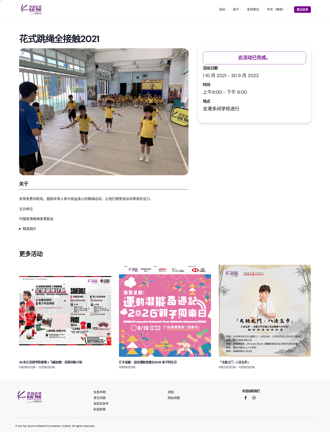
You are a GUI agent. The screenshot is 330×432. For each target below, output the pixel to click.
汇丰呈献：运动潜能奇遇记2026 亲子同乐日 (148, 362)
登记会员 (302, 9)
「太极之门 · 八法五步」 (234, 362)
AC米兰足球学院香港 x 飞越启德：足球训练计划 (50, 362)
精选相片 (29, 229)
